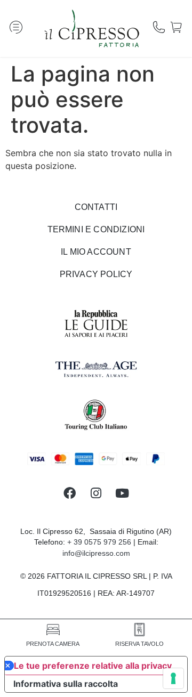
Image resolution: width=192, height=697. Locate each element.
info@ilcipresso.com (96, 553)
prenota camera (52, 644)
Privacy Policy (96, 274)
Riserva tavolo (139, 644)
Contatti (96, 207)
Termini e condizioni (96, 229)
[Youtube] (122, 493)
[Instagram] (96, 493)
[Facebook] (70, 493)
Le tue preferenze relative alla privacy (93, 665)
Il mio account (96, 251)
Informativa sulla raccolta (65, 683)
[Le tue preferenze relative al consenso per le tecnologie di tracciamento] (173, 678)
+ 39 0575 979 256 (99, 542)
